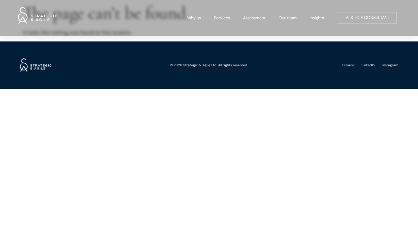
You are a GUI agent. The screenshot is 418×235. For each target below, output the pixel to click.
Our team (288, 18)
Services (222, 18)
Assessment (254, 18)
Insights (317, 18)
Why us (194, 18)
